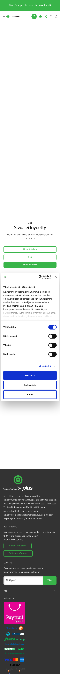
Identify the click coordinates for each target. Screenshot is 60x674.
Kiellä (30, 394)
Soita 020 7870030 (18, 553)
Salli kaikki (29, 375)
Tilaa (49, 580)
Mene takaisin (30, 249)
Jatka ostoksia (30, 264)
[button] (3, 16)
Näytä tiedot (45, 366)
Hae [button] (30, 257)
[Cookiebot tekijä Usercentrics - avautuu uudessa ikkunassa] (39, 277)
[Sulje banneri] (56, 277)
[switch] (52, 336)
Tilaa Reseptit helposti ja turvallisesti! (30, 5)
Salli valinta (30, 385)
